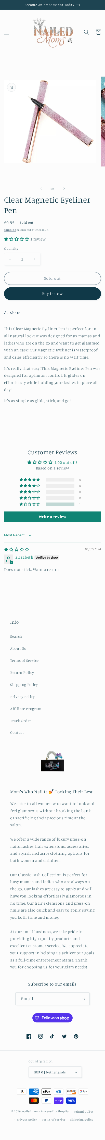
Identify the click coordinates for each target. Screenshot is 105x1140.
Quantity (11, 248)
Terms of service (53, 1119)
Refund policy (84, 1111)
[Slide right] (64, 188)
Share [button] (15, 312)
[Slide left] (41, 188)
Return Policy (22, 672)
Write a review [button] (53, 516)
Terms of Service (24, 660)
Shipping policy (81, 1119)
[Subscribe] (83, 998)
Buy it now (52, 293)
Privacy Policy (22, 696)
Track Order (20, 720)
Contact (17, 732)
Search (16, 636)
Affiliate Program (26, 708)
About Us (18, 648)
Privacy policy (27, 1119)
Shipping (10, 229)
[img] (16, 549)
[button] (6, 32)
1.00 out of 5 (66, 462)
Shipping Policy (24, 684)
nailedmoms (31, 1111)
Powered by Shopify (55, 1111)
